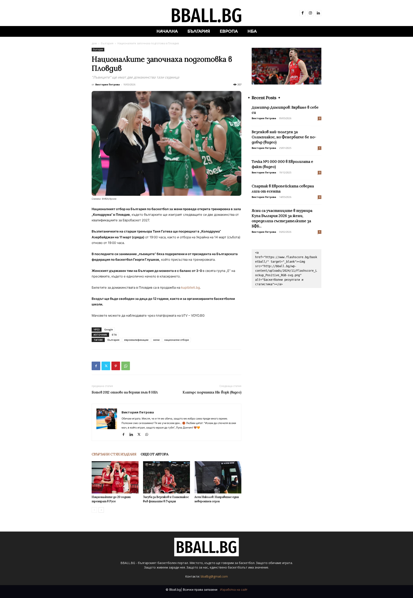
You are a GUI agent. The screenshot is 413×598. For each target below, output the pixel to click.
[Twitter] (106, 366)
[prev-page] (94, 510)
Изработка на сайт (233, 589)
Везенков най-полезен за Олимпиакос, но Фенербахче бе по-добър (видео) (284, 137)
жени (156, 339)
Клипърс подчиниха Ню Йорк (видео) (212, 392)
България (107, 43)
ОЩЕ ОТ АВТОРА (154, 454)
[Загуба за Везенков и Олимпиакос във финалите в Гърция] (166, 477)
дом (94, 43)
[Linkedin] (318, 13)
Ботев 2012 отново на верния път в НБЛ (125, 392)
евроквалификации (136, 339)
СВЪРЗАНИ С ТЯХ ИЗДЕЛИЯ (114, 454)
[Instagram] (310, 13)
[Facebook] (302, 13)
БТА (114, 334)
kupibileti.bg (190, 287)
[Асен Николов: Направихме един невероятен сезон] (217, 477)
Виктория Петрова (107, 84)
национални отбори (176, 339)
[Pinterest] (115, 366)
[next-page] (101, 510)
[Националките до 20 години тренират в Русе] (115, 477)
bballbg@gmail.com (214, 576)
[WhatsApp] (125, 366)
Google (108, 329)
